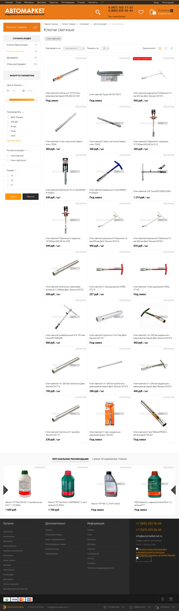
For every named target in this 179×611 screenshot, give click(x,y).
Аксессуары (8, 574)
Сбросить (31, 197)
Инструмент (8, 555)
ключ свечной (53, 38)
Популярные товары (53, 535)
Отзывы (81, 2)
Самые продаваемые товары (109, 459)
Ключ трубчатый (18, 160)
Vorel (13, 136)
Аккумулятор (8, 536)
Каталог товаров (17, 27)
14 (12, 176)
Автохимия (7, 541)
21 (12, 185)
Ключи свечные (16, 51)
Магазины (29, 2)
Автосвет (7, 565)
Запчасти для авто (11, 584)
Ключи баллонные (17, 44)
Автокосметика (9, 546)
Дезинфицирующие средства (15, 589)
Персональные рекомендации (70, 459)
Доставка (41, 2)
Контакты (92, 2)
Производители (51, 554)
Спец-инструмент (16, 64)
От (8, 91)
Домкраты (12, 57)
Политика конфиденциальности (100, 568)
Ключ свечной (17, 156)
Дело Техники (17, 117)
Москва (121, 16)
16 (12, 180)
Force (13, 131)
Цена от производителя (55, 539)
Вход (156, 2)
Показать (13, 197)
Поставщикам (67, 2)
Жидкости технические (12, 551)
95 (35, 57)
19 (35, 44)
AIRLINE (14, 122)
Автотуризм (8, 579)
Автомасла (8, 532)
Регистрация (168, 2)
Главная (9, 2)
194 (35, 64)
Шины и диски (9, 560)
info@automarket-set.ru (149, 536)
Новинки (48, 530)
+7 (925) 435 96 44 (35, 607)
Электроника (8, 570)
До (23, 91)
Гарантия (53, 2)
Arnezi (13, 126)
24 (35, 51)
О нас (18, 2)
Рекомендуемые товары (55, 544)
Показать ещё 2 (14, 140)
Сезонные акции (52, 549)
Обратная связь (15, 607)
